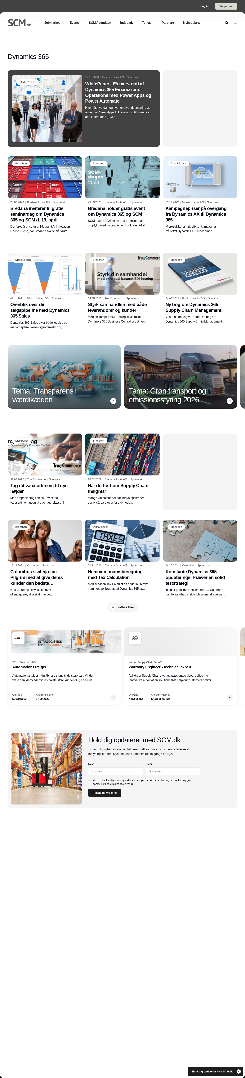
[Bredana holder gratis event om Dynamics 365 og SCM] (122, 192)
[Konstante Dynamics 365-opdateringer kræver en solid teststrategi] (200, 558)
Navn (91, 763)
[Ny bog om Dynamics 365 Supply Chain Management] (200, 288)
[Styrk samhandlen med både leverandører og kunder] (122, 288)
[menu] (235, 22)
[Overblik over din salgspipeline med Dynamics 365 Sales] (45, 291)
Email (149, 763)
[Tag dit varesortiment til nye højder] (45, 469)
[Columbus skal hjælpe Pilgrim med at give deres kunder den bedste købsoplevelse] (45, 558)
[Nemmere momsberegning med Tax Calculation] (122, 555)
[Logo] (19, 23)
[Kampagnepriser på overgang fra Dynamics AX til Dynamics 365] (200, 195)
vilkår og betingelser (170, 780)
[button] (113, 401)
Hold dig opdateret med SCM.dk (213, 1071)
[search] (226, 22)
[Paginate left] (10, 376)
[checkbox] (89, 781)
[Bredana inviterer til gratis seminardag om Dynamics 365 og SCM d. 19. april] (45, 194)
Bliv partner (226, 6)
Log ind (205, 6)
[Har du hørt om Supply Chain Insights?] (122, 469)
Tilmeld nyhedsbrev (104, 792)
